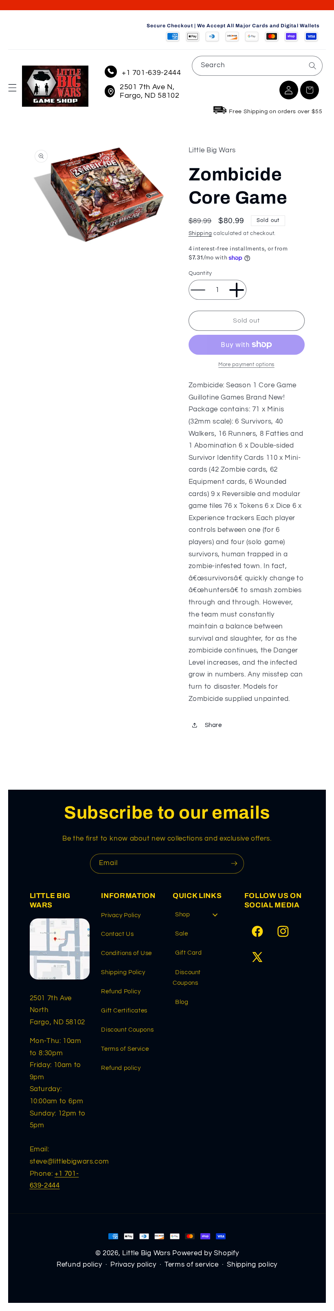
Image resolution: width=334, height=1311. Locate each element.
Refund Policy (121, 991)
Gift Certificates (124, 1011)
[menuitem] (199, 917)
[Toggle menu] (215, 914)
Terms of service (192, 1264)
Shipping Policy (123, 972)
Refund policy (121, 1068)
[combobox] (257, 65)
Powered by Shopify (205, 1253)
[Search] (312, 65)
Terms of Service (125, 1049)
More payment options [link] (246, 364)
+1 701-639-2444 (151, 73)
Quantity (200, 273)
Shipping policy (252, 1264)
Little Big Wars (146, 1253)
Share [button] (213, 725)
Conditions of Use (126, 953)
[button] (12, 88)
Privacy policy (133, 1264)
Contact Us (117, 934)
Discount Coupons (127, 1030)
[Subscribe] (234, 864)
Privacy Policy (121, 915)
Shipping (200, 233)
